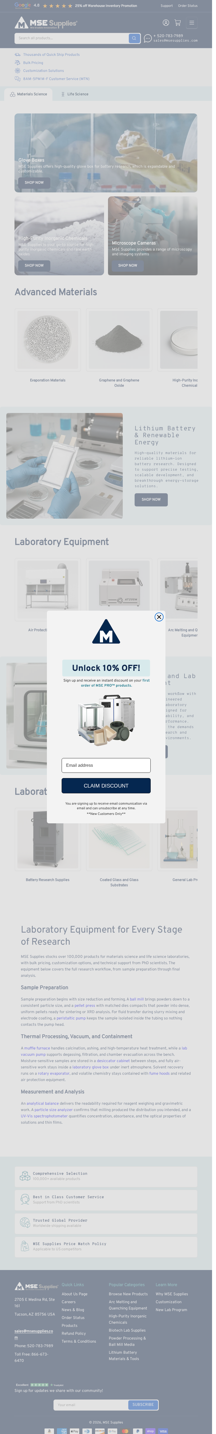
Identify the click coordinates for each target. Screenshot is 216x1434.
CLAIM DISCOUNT (106, 786)
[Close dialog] (159, 617)
